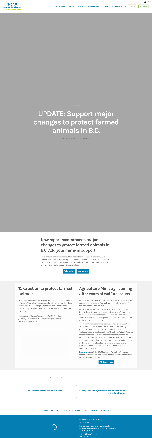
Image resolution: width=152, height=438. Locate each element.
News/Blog (76, 106)
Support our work (76, 6)
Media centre (68, 410)
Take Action (60, 6)
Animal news (93, 6)
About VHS (119, 6)
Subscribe (143, 6)
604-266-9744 (84, 423)
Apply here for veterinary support (90, 419)
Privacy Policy (106, 410)
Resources (107, 6)
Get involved (55, 410)
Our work (44, 410)
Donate (132, 6)
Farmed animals (57, 378)
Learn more (84, 352)
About (77, 410)
